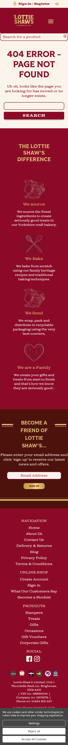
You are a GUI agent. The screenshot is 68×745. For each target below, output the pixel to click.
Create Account (34, 579)
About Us (34, 534)
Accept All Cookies (34, 739)
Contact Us (34, 540)
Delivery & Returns (34, 546)
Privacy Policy (34, 558)
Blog (34, 552)
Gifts (34, 625)
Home (34, 528)
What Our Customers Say (34, 591)
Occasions (34, 631)
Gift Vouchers (34, 637)
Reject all (34, 731)
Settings (34, 723)
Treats (34, 619)
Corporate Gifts (34, 643)
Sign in (24, 4)
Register (42, 4)
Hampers (34, 613)
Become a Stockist (34, 597)
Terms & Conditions (34, 564)
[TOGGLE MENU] (50, 21)
